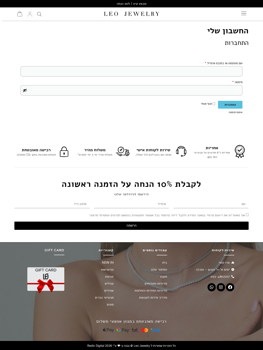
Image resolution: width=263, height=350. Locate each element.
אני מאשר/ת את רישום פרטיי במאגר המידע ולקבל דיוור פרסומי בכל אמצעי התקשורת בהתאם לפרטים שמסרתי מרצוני (167, 215)
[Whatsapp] (212, 287)
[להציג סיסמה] (25, 90)
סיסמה (234, 81)
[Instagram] (221, 287)
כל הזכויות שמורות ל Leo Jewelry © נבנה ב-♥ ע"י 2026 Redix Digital (131, 345)
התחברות (230, 105)
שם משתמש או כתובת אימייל (220, 62)
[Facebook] (230, 287)
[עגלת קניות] (19, 13)
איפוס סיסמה (235, 112)
